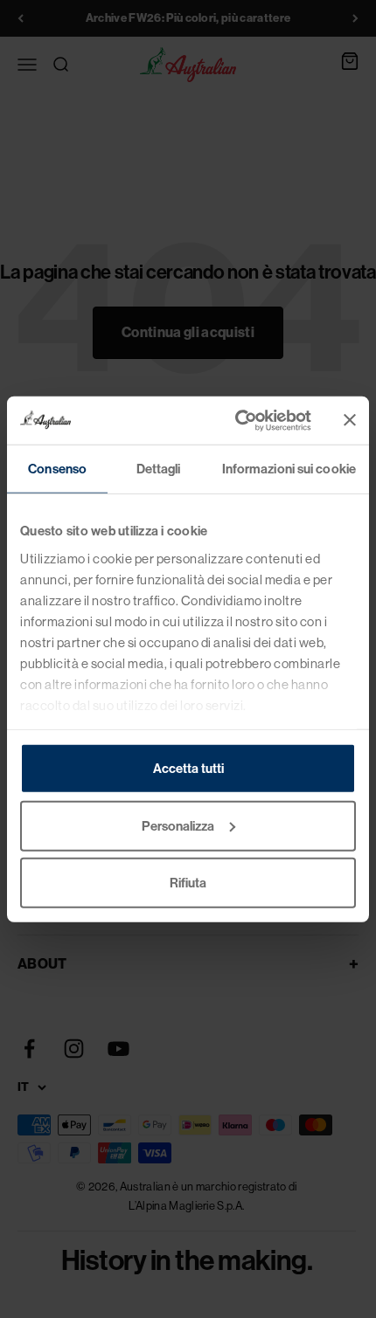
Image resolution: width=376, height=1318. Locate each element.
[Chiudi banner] (350, 420)
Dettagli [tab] (158, 469)
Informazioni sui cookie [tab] (289, 469)
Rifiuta (188, 883)
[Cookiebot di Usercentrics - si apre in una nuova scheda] (236, 420)
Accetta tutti (188, 768)
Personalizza (178, 825)
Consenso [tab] (57, 469)
